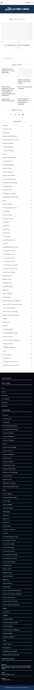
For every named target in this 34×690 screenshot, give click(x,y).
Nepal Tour (17, 290)
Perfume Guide (17, 297)
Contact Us (5, 406)
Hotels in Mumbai (17, 215)
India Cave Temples (17, 218)
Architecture (17, 132)
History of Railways (17, 204)
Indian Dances (17, 222)
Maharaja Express (17, 275)
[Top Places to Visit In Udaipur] (17, 32)
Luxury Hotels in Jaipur (17, 261)
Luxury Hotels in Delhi (17, 254)
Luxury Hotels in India (17, 258)
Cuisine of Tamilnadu (17, 143)
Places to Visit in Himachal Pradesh (17, 300)
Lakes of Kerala (17, 236)
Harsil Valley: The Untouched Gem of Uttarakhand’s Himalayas (23, 101)
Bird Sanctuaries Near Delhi (17, 136)
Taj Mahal (17, 326)
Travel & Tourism (17, 354)
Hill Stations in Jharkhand (17, 193)
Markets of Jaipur (17, 283)
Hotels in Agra (17, 211)
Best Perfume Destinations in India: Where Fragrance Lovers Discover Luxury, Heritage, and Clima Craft (8, 91)
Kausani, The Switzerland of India (8, 99)
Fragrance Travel (17, 190)
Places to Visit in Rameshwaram (17, 315)
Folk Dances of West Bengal (17, 182)
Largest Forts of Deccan (17, 240)
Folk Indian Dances (17, 186)
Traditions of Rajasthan (17, 347)
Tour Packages (5, 399)
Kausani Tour (17, 232)
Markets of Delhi (17, 279)
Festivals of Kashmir (17, 172)
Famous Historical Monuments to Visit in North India (8, 70)
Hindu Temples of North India (17, 197)
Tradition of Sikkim (17, 343)
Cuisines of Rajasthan (17, 147)
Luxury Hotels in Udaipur (17, 272)
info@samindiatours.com (8, 674)
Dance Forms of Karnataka (17, 157)
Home (3, 388)
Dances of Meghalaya (17, 164)
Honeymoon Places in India (17, 207)
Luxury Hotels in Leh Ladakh (17, 265)
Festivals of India (17, 168)
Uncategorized (17, 358)
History (14, 42)
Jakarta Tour (17, 229)
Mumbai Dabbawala (17, 286)
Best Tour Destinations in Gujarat (25, 87)
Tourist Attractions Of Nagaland (17, 340)
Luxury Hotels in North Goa (17, 268)
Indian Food (17, 225)
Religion (17, 318)
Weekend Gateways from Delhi (17, 365)
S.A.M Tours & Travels (17, 687)
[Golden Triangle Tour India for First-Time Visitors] (25, 73)
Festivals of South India (17, 175)
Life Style (17, 243)
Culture (17, 154)
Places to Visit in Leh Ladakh (17, 311)
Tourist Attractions (17, 336)
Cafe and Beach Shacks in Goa (17, 139)
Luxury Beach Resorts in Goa (17, 247)
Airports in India (17, 129)
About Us (4, 391)
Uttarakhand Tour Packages (17, 361)
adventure (17, 125)
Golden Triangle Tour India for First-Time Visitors (24, 81)
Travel (19, 42)
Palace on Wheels (17, 293)
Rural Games (17, 322)
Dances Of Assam (17, 161)
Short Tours (5, 395)
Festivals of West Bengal (17, 179)
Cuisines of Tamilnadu (17, 150)
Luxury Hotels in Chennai (17, 250)
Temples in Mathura (17, 329)
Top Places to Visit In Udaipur (17, 45)
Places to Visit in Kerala (17, 308)
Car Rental (4, 402)
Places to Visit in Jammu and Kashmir (17, 304)
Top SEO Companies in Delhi (17, 333)
